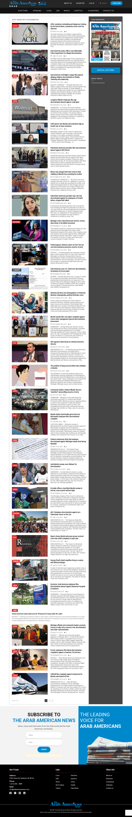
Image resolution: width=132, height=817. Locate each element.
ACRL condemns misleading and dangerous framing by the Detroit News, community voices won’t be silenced (68, 26)
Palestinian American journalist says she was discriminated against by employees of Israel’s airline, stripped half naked (67, 198)
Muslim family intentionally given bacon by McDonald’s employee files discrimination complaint (65, 416)
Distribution (110, 782)
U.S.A (14, 294)
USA (58, 11)
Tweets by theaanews (98, 83)
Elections (22, 11)
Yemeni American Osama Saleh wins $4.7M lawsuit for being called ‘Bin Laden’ (37, 614)
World (67, 11)
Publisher (109, 785)
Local (49, 11)
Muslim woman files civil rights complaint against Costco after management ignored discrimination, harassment (68, 319)
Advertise (80, 3)
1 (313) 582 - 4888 (15, 784)
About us (68, 3)
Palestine (16, 513)
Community (16, 125)
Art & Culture (60, 785)
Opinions (37, 11)
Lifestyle (78, 11)
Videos (58, 788)
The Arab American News (62, 810)
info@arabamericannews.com (19, 789)
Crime (15, 610)
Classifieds (93, 11)
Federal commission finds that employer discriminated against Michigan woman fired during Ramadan (68, 441)
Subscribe (117, 3)
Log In (91, 3)
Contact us (108, 11)
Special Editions (105, 70)
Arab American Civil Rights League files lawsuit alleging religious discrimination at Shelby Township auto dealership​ (67, 77)
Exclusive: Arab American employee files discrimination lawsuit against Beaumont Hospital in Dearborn (68, 586)
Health (73, 785)
